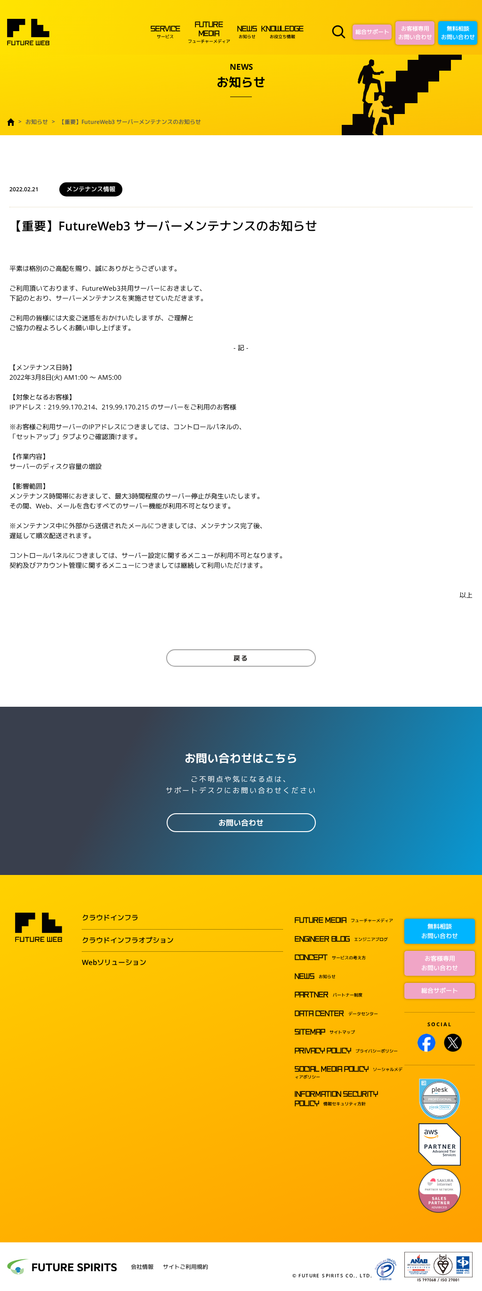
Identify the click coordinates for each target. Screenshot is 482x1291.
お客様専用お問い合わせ (415, 33)
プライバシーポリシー (346, 1051)
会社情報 (142, 1267)
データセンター (336, 1014)
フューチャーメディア (209, 32)
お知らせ (247, 32)
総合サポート (372, 32)
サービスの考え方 (330, 958)
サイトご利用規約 (185, 1267)
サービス (165, 32)
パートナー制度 (328, 995)
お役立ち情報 (282, 32)
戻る (241, 658)
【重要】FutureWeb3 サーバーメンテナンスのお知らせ (130, 122)
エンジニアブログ (341, 939)
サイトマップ (325, 1032)
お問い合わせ (241, 822)
